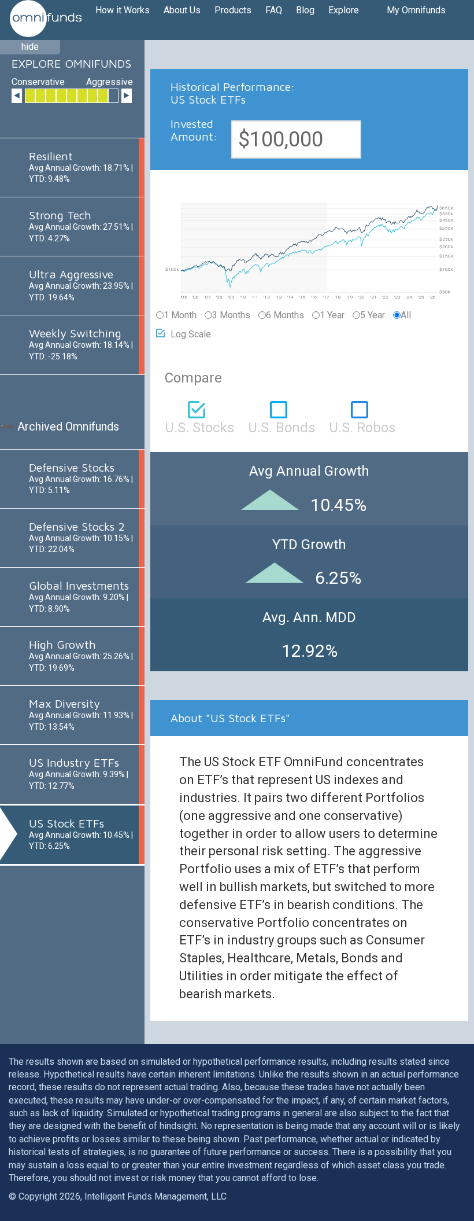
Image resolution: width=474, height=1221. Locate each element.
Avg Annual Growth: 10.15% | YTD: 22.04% (81, 537)
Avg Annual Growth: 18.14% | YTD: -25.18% (81, 344)
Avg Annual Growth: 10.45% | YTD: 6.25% (81, 834)
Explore (343, 10)
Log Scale (191, 334)
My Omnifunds (416, 10)
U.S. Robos (362, 427)
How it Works (122, 10)
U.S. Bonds (281, 427)
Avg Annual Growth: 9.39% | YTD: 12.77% (78, 773)
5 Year (372, 315)
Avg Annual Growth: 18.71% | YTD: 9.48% (81, 167)
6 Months (285, 315)
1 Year (332, 315)
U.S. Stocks (199, 427)
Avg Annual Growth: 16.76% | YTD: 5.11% (81, 478)
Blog (305, 10)
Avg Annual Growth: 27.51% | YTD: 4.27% (81, 226)
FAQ (273, 10)
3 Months (231, 315)
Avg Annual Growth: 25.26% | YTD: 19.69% (81, 655)
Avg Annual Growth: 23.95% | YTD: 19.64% (81, 285)
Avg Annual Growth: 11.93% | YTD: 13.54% (81, 714)
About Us (182, 10)
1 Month (180, 315)
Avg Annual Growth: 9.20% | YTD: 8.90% (79, 596)
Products (232, 10)
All (406, 315)
